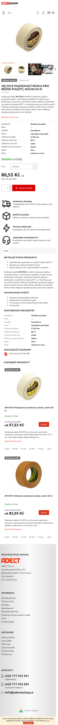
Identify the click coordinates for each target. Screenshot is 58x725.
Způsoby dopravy (8, 598)
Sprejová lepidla (8, 647)
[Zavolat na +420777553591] (5, 13)
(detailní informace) (9, 117)
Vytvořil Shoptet (32, 710)
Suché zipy (5, 644)
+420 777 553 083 (16, 684)
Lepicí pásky (6, 640)
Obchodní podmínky (9, 611)
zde (48, 721)
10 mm (15, 448)
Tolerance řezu (7, 601)
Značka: (24, 80)
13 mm (40, 448)
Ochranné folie (7, 651)
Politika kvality (7, 622)
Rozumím (28, 723)
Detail (44, 424)
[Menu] (53, 13)
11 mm (23, 448)
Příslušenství (6, 654)
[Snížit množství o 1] (11, 189)
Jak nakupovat (7, 608)
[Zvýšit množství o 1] (11, 186)
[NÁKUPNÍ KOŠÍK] (49, 13)
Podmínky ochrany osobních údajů (15, 615)
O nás (3, 618)
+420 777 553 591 (16, 676)
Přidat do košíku (25, 188)
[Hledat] (37, 13)
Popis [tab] (6, 250)
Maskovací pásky (38, 124)
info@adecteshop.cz (19, 692)
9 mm (7, 448)
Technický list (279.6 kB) (19, 353)
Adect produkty (8, 637)
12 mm (32, 448)
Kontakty (5, 604)
